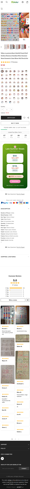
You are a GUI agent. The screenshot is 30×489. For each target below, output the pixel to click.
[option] (15, 27)
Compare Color (24, 38)
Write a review (13, 300)
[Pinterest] (2, 458)
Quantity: (3, 106)
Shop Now (15, 181)
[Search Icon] (7, 2)
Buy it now (15, 123)
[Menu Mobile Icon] (2, 2)
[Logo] (15, 2)
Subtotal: (3, 112)
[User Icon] (23, 2)
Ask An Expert (20, 194)
